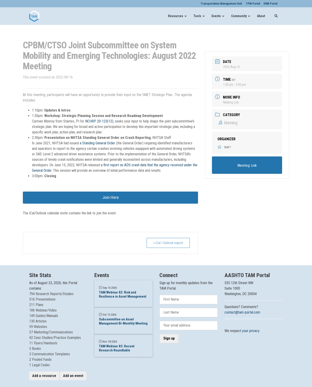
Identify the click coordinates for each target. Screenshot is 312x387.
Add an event (73, 376)
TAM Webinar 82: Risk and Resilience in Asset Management (122, 294)
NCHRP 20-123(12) (99, 121)
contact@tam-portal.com (242, 312)
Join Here (110, 197)
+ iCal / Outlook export (168, 243)
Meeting (230, 122)
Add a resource (44, 376)
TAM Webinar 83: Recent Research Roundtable (117, 348)
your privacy (250, 331)
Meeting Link (231, 102)
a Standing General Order (97, 143)
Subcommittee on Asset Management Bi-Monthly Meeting (123, 321)
